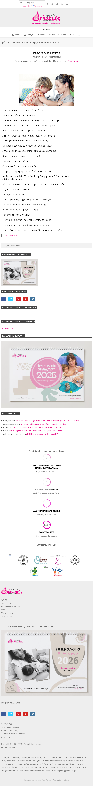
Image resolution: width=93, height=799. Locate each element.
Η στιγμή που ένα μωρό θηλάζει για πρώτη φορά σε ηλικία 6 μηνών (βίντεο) (47, 420)
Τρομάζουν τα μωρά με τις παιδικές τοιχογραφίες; (27, 171)
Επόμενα (13, 235)
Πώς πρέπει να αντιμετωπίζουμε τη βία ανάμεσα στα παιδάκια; (33, 230)
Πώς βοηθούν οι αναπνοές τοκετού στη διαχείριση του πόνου (37, 427)
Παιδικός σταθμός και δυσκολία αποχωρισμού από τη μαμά (31, 120)
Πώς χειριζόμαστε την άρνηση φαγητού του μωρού (27, 220)
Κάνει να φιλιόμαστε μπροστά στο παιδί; (22, 156)
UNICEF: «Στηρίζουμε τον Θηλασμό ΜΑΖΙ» (43, 434)
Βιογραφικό (73, 61)
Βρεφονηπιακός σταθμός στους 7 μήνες (21, 209)
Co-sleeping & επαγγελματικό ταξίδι (19, 166)
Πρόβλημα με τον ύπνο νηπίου (17, 215)
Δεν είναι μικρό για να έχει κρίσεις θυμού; (23, 110)
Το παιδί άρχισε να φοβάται (15, 161)
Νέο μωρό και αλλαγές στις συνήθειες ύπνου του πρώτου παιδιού (34, 184)
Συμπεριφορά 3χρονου (13, 194)
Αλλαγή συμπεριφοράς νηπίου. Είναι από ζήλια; (25, 140)
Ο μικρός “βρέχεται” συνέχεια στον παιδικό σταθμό (27, 146)
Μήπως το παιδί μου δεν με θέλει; (18, 115)
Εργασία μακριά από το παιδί (16, 189)
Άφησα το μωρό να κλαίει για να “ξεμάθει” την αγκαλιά (28, 135)
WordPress (65, 780)
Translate (39, 6)
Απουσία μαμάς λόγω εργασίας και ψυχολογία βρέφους (29, 151)
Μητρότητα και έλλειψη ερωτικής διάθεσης (24, 204)
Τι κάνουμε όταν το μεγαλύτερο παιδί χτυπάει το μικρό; (29, 125)
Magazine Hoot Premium (43, 780)
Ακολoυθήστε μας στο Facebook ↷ (19, 307)
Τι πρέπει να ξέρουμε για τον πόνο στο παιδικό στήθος (43, 424)
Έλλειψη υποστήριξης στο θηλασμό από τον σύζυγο (27, 199)
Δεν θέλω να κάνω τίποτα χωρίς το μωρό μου (24, 130)
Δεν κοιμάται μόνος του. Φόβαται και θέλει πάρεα (26, 225)
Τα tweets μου (7, 328)
